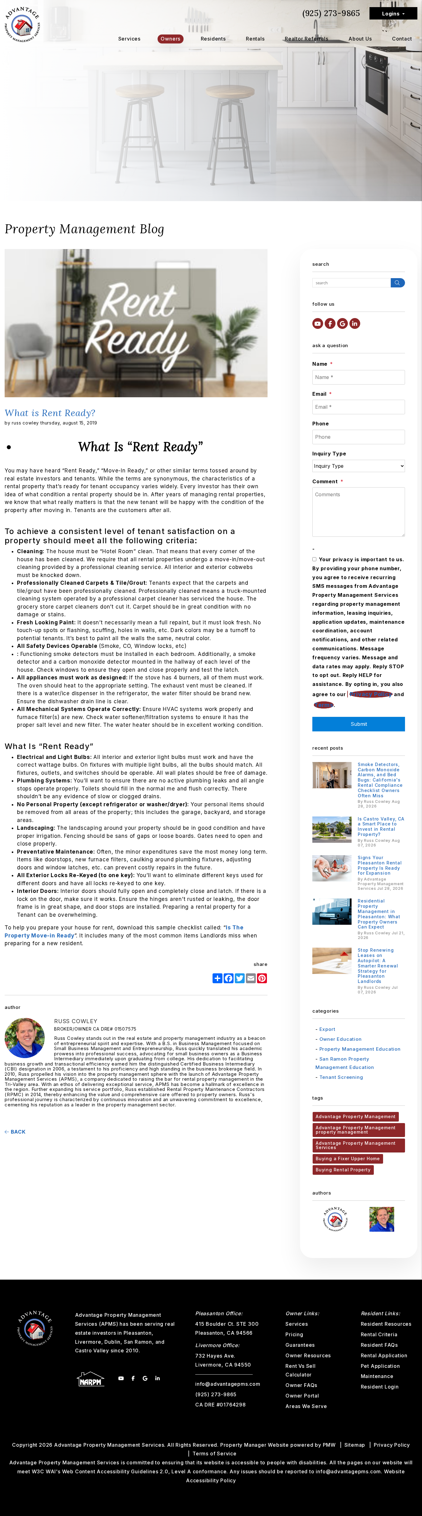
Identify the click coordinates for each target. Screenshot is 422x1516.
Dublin (112, 1342)
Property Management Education (360, 1049)
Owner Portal (302, 1396)
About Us (360, 39)
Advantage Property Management (356, 1116)
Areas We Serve (306, 1406)
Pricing (294, 1334)
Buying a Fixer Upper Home (348, 1158)
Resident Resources (386, 1324)
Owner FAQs (301, 1385)
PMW (329, 1445)
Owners (170, 39)
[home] (22, 24)
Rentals (255, 39)
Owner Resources (308, 1355)
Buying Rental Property (343, 1169)
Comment (325, 481)
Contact (402, 39)
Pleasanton (138, 1333)
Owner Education (340, 1039)
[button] (317, 323)
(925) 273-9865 (331, 13)
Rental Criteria (379, 1334)
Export (327, 1029)
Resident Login (380, 1387)
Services (129, 39)
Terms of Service (214, 1453)
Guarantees (300, 1345)
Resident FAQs (379, 1345)
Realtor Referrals (306, 39)
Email (319, 394)
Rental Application (384, 1355)
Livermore (88, 1342)
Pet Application (380, 1366)
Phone (320, 423)
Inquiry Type (329, 453)
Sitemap (354, 1445)
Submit (359, 724)
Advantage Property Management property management (356, 1130)
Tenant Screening (341, 1077)
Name (319, 364)
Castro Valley (92, 1350)
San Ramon (138, 1342)
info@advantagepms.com (227, 1384)
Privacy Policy (371, 694)
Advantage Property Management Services (356, 1145)
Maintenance (377, 1376)
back (17, 1132)
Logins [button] (391, 14)
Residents (213, 39)
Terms (323, 705)
